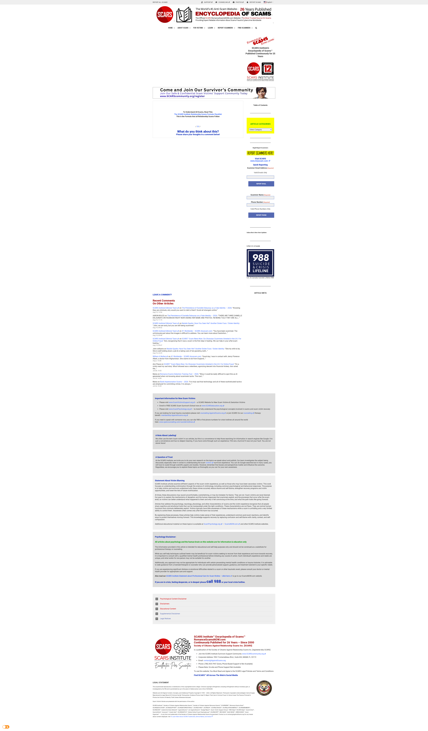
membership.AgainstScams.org (173, 415)
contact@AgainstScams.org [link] (215, 660)
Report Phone (261, 215)
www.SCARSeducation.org (212, 406)
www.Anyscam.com (259, 161)
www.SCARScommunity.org (253, 654)
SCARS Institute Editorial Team (165, 308)
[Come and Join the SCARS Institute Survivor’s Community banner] (214, 88)
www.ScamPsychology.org (179, 409)
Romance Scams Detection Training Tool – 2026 (179, 374)
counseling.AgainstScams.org (212, 413)
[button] (256, 28)
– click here (198, 576)
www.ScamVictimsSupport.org (181, 402)
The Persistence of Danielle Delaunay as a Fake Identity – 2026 (207, 308)
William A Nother (159, 356)
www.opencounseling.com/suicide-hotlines (176, 422)
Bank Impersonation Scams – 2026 (174, 382)
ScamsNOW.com (231, 524)
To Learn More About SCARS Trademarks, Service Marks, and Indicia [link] (191, 716)
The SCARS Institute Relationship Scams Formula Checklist (198, 114)
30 (198, 126)
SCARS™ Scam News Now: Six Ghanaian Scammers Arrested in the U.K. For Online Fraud (199, 364)
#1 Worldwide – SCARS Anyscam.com (197, 331)
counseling (247, 413)
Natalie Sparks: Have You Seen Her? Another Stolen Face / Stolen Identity (210, 323)
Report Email (261, 184)
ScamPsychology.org (212, 524)
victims (208, 463)
